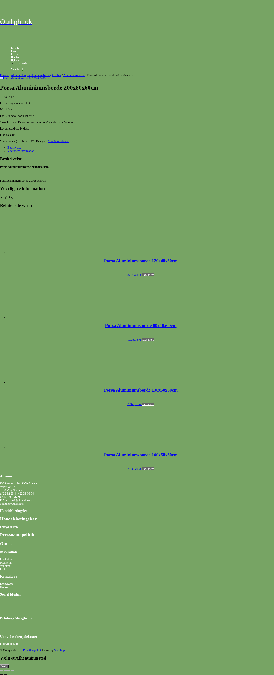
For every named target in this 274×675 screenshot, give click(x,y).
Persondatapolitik (17, 534)
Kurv (13, 51)
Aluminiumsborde (74, 75)
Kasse (14, 54)
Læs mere (148, 274)
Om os (6, 543)
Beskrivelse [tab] (14, 147)
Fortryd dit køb (9, 527)
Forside (15, 48)
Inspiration (6, 559)
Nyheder (23, 63)
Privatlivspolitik (32, 650)
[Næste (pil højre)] (5, 674)
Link (3, 569)
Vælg (4, 666)
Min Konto (16, 57)
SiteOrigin (60, 650)
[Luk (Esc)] (12, 670)
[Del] (8, 670)
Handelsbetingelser (18, 519)
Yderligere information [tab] (20, 150)
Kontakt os (6, 583)
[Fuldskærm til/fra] (5, 670)
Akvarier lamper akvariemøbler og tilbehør (36, 75)
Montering (6, 562)
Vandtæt (5, 566)
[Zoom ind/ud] (1, 670)
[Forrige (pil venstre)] (1, 674)
